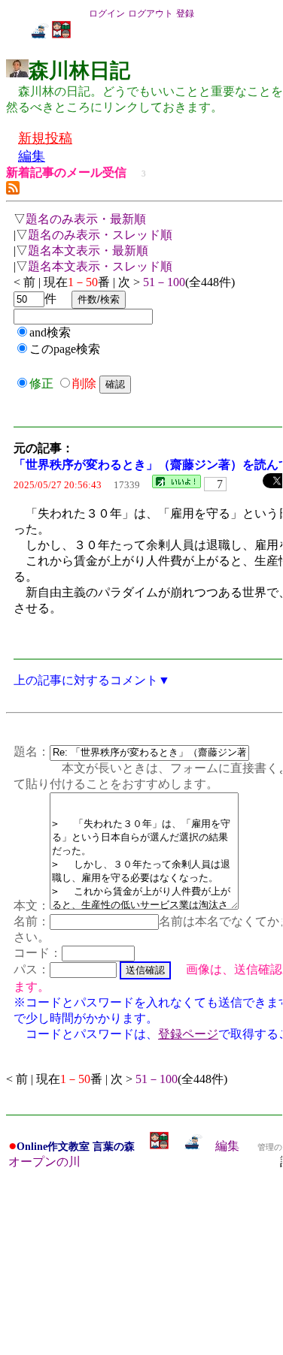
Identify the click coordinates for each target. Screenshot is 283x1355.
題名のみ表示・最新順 (86, 219)
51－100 (164, 282)
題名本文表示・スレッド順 (100, 266)
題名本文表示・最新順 (88, 250)
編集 (227, 1145)
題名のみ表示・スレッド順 (100, 234)
